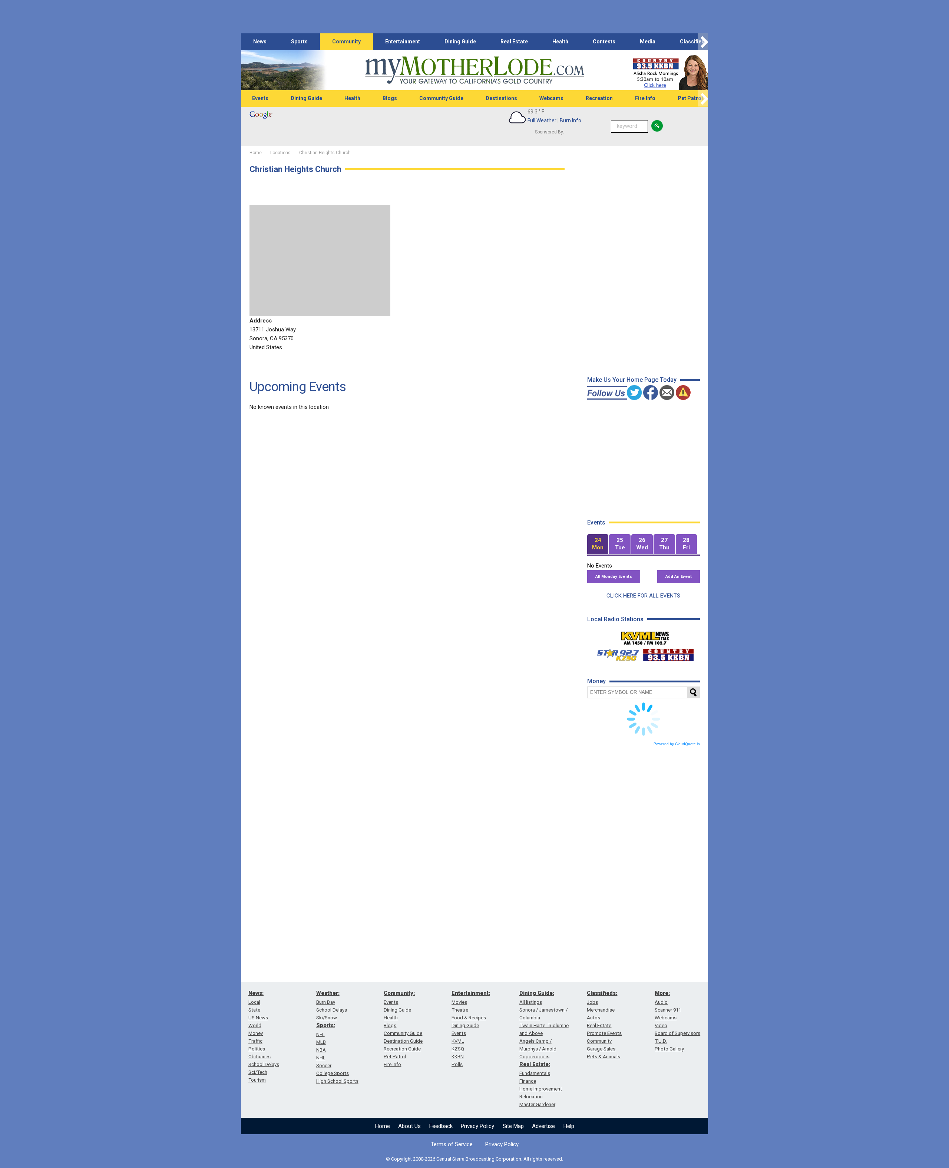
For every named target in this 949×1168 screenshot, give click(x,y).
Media (647, 41)
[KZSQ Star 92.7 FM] (614, 653)
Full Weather (542, 120)
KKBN (458, 1056)
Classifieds (694, 41)
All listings (530, 1002)
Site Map (513, 1126)
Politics (256, 1049)
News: (256, 993)
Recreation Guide (402, 1049)
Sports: (325, 1025)
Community (346, 41)
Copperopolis (534, 1056)
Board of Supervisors (677, 1033)
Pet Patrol (690, 98)
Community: (399, 993)
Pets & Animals (603, 1056)
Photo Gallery (669, 1049)
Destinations (501, 98)
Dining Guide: (536, 993)
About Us (409, 1126)
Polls (457, 1064)
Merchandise (601, 1010)
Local (254, 1002)
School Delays (263, 1064)
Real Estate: (534, 1064)
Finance (527, 1081)
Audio (661, 1002)
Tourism (257, 1080)
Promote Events (604, 1033)
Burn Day (325, 1002)
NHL (320, 1058)
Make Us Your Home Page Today (632, 379)
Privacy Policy (477, 1126)
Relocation (531, 1096)
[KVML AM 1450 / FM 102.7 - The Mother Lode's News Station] (645, 636)
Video (661, 1025)
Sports (299, 41)
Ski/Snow (326, 1017)
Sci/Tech (257, 1072)
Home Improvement (540, 1089)
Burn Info (570, 120)
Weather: (328, 993)
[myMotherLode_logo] (474, 70)
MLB (321, 1042)
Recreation (599, 98)
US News (258, 1017)
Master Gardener (537, 1104)
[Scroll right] (703, 41)
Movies (459, 1002)
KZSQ (458, 1049)
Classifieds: (602, 993)
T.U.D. (661, 1041)
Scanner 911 (668, 1010)
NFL (320, 1034)
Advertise (543, 1126)
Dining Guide (460, 41)
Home (382, 1126)
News (260, 41)
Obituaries (259, 1056)
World (254, 1025)
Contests (604, 41)
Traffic (255, 1041)
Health (560, 41)
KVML (458, 1041)
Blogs (390, 98)
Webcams (551, 98)
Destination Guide (403, 1041)
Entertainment (402, 41)
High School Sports (337, 1081)
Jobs (592, 1002)
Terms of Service (452, 1144)
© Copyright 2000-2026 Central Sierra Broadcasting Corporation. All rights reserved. (474, 1159)
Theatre (460, 1010)
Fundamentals (534, 1073)
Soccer (323, 1065)
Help (568, 1126)
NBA (321, 1050)
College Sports (332, 1073)
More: (662, 993)
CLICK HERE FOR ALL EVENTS (643, 595)
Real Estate (514, 41)
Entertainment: (471, 993)
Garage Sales (601, 1049)
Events (260, 98)
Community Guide (441, 98)
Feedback (441, 1126)
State (254, 1010)
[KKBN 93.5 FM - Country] (668, 653)
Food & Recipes (469, 1017)
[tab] (598, 544)
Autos (593, 1017)
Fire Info (645, 98)
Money (255, 1033)
